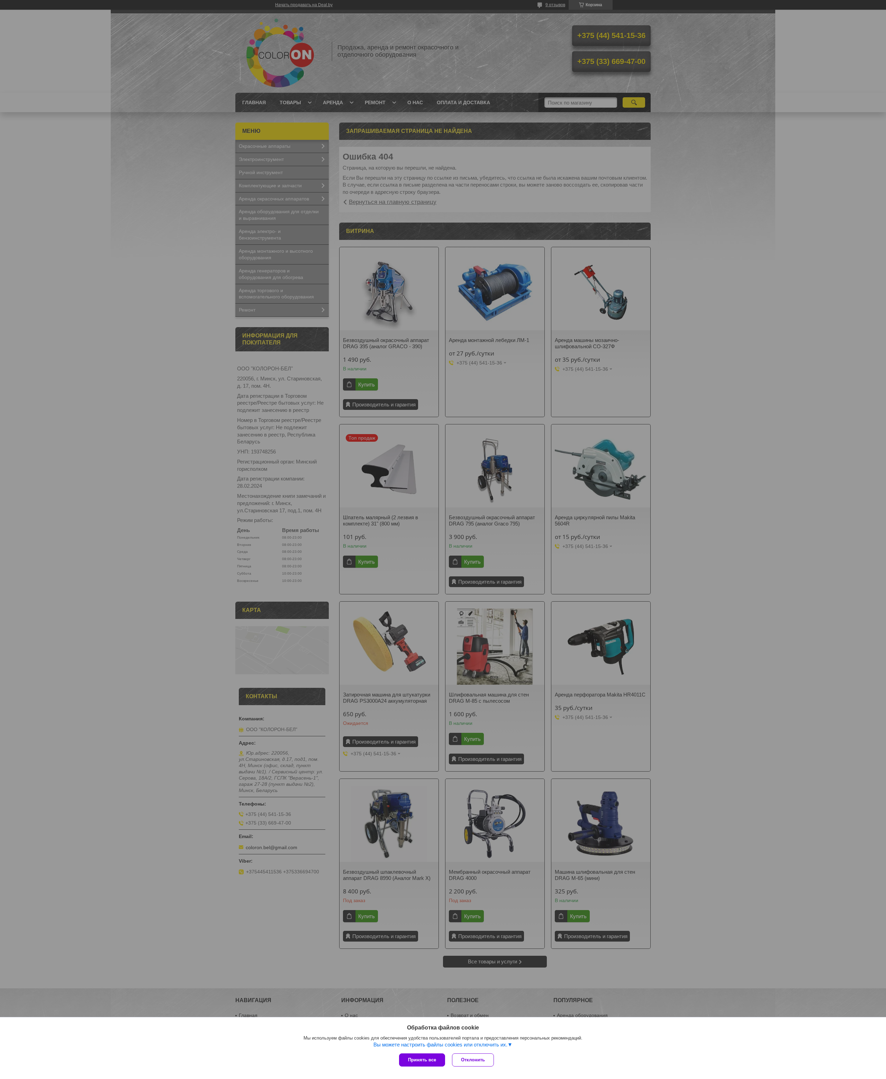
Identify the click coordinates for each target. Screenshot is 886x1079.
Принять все (422, 1059)
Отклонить (473, 1059)
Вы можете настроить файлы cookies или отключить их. (440, 1044)
